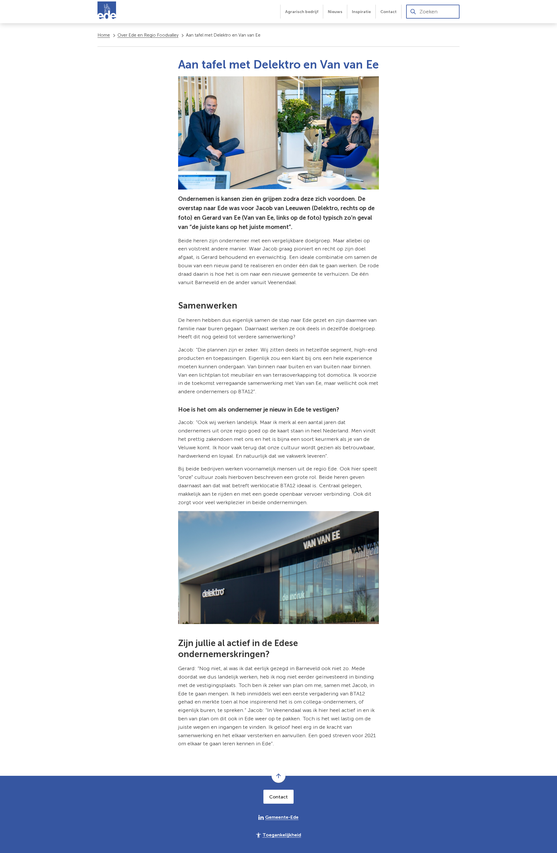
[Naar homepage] (106, 11)
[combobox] (433, 12)
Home (103, 35)
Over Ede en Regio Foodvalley (147, 35)
